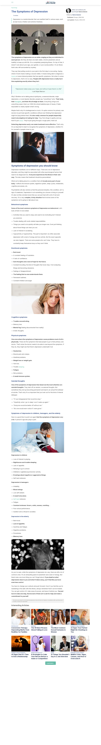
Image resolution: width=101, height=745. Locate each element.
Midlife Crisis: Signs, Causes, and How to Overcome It (78, 657)
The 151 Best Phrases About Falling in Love (39, 629)
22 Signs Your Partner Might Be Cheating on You (79, 630)
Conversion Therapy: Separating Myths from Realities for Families (20, 630)
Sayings (33, 626)
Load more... (50, 663)
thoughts (18, 101)
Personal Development (77, 652)
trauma (13, 76)
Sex (52, 626)
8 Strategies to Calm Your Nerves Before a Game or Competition (39, 657)
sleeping (21, 367)
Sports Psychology (36, 652)
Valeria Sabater (83, 11)
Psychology (14, 7)
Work (52, 652)
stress (21, 120)
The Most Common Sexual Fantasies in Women (58, 630)
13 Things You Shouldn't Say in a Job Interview (60, 655)
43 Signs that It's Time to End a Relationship (20, 655)
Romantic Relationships (78, 626)
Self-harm (16, 499)
